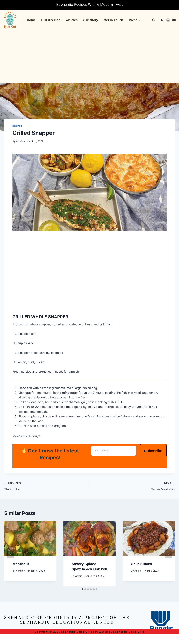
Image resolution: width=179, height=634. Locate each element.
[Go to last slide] (10, 553)
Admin (19, 141)
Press (134, 20)
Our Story (90, 20)
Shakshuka (12, 486)
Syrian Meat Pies (163, 486)
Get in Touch (113, 20)
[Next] (168, 553)
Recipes (17, 126)
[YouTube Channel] (174, 20)
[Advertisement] (89, 56)
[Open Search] (154, 20)
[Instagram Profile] (168, 20)
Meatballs (20, 564)
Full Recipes (50, 20)
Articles (72, 20)
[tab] (82, 589)
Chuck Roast (141, 564)
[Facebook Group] (162, 20)
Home (31, 20)
